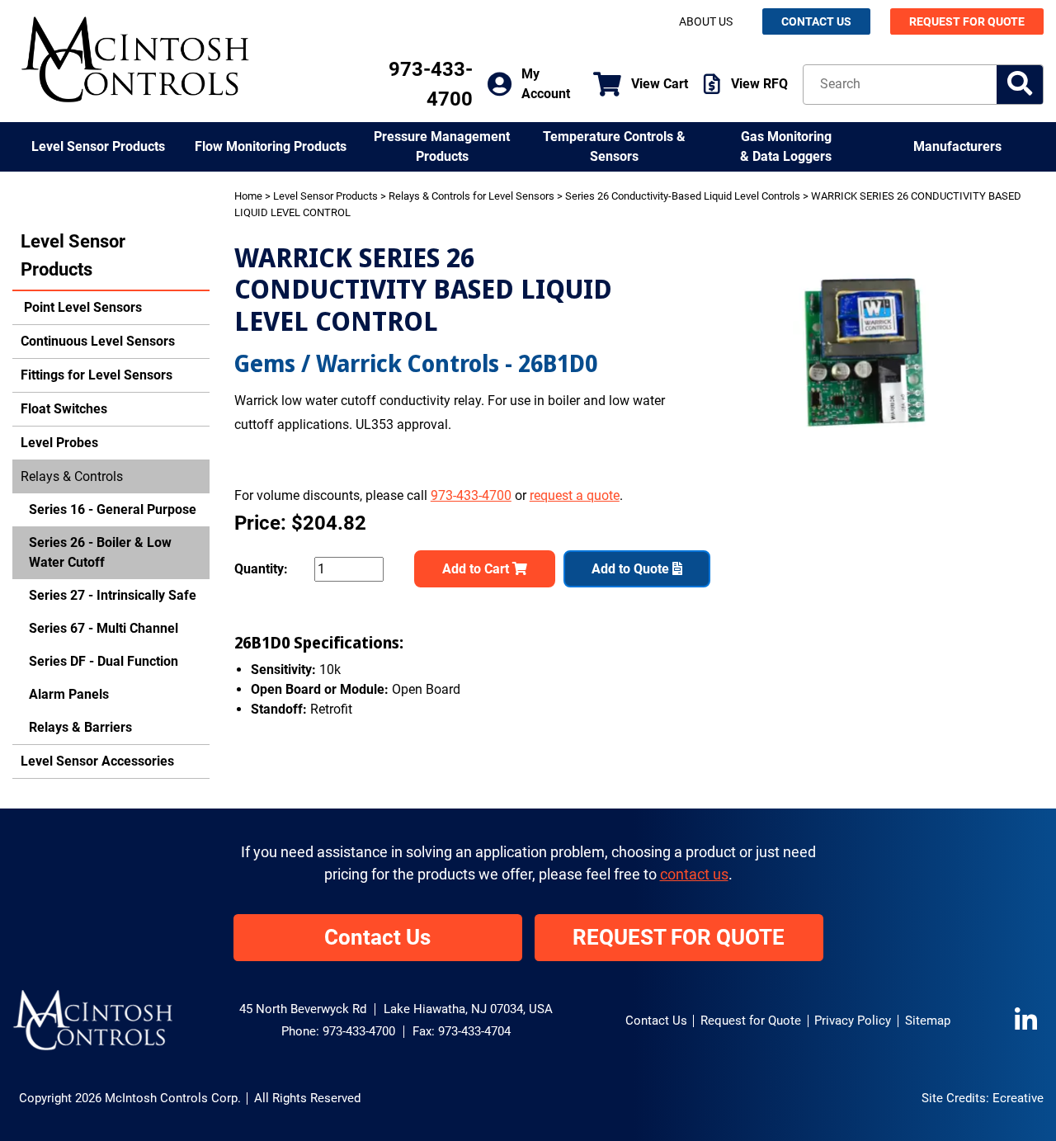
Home (248, 196)
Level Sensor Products (98, 146)
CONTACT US (816, 21)
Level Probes (59, 442)
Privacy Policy (852, 1021)
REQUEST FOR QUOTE (967, 21)
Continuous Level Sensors (98, 341)
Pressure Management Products (442, 146)
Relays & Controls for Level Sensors (471, 196)
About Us (706, 21)
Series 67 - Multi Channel (103, 628)
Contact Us (377, 937)
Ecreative (1018, 1098)
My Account (545, 83)
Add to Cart (477, 569)
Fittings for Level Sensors (96, 375)
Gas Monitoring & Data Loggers (786, 146)
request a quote (575, 495)
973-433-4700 (471, 495)
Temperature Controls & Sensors (614, 146)
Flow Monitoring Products (270, 146)
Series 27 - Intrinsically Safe (112, 595)
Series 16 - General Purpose (112, 509)
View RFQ (759, 84)
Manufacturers (957, 146)
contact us (694, 874)
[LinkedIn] (1029, 1021)
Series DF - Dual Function (103, 661)
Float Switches (64, 409)
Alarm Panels (69, 694)
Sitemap (927, 1021)
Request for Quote (750, 1021)
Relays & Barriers (80, 727)
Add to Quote (632, 569)
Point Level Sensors (81, 307)
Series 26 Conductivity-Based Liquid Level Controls (682, 196)
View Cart (659, 84)
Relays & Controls (72, 476)
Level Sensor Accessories (97, 761)
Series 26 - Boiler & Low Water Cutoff (100, 552)
